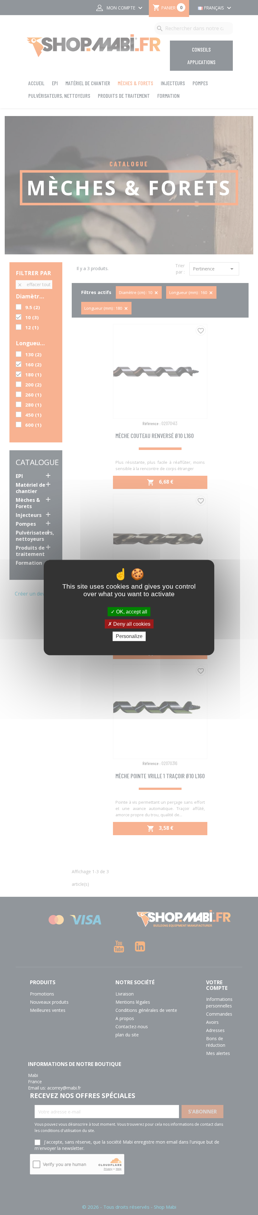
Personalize (129, 636)
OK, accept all (131, 611)
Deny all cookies (131, 624)
